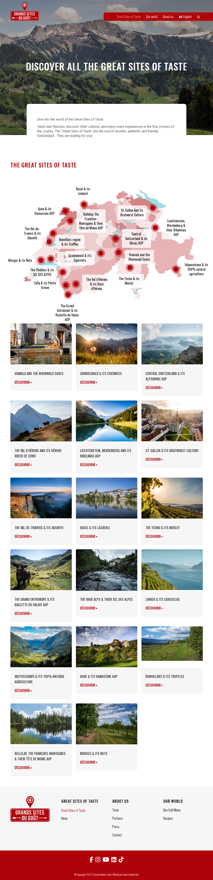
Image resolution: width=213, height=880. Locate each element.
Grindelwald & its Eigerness (101, 373)
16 (153, 208)
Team (115, 809)
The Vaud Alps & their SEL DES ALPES (106, 599)
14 (76, 284)
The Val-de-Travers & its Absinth (39, 527)
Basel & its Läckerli (95, 527)
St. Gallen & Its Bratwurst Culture (172, 450)
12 (115, 238)
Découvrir (23, 382)
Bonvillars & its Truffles (165, 676)
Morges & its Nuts (94, 753)
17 (101, 253)
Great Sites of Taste (73, 810)
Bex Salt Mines (172, 809)
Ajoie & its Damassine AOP (99, 676)
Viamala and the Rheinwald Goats (39, 373)
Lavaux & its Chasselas (163, 599)
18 (118, 252)
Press (115, 826)
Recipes (168, 818)
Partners (117, 818)
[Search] (198, 16)
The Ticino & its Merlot (163, 527)
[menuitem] (129, 16)
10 (65, 211)
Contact (117, 834)
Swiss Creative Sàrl (131, 874)
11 (84, 204)
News (64, 818)
